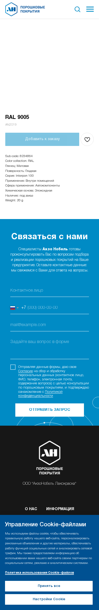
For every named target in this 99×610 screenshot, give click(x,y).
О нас (31, 509)
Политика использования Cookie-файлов (39, 572)
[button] (77, 9)
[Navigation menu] (90, 9)
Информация (60, 509)
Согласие (25, 371)
